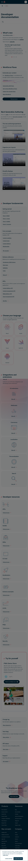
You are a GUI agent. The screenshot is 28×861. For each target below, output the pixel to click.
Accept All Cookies (18, 858)
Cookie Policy (5, 855)
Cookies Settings (8, 858)
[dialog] (14, 855)
